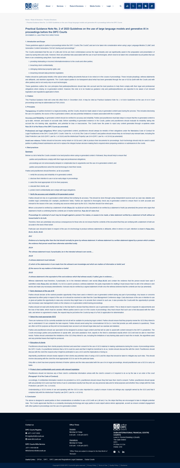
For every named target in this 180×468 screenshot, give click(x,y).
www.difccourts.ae (34, 439)
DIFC (46, 460)
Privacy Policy (91, 465)
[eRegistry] (133, 6)
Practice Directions (50, 20)
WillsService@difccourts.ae (35, 451)
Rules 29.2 (45, 284)
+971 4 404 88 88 (31, 448)
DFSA (39, 460)
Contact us (29, 425)
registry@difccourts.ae (35, 436)
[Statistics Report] (127, 6)
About (48, 6)
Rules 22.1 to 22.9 (74, 208)
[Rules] (145, 6)
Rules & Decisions (77, 6)
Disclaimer (124, 465)
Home (27, 20)
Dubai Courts (89, 460)
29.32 (55, 284)
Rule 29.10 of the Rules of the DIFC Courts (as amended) (46, 127)
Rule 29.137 (86, 211)
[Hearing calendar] (139, 6)
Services (60, 6)
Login (109, 6)
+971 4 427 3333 (33, 433)
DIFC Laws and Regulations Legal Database (66, 460)
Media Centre (95, 6)
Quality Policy (113, 465)
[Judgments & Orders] (152, 6)
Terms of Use (103, 465)
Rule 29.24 (103, 281)
